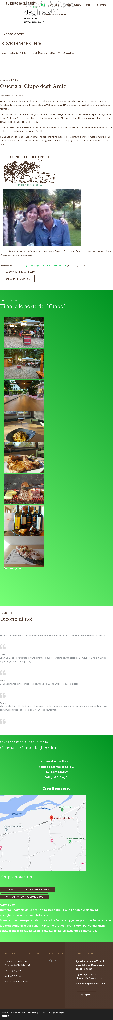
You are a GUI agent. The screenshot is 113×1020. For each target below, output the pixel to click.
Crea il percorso (56, 788)
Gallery (77, 5)
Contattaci (62, 15)
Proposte (66, 5)
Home (43, 5)
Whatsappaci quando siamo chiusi (25, 897)
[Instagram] (56, 960)
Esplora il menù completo (20, 271)
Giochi (87, 5)
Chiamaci (86, 995)
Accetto (5, 1016)
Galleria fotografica (18, 279)
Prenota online (47, 15)
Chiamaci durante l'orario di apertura (27, 890)
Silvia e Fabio (53, 5)
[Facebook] (50, 960)
